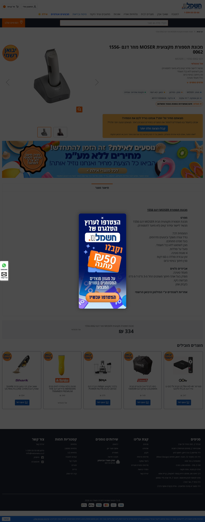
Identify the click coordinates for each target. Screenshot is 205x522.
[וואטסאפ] (4, 265)
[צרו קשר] (4, 274)
